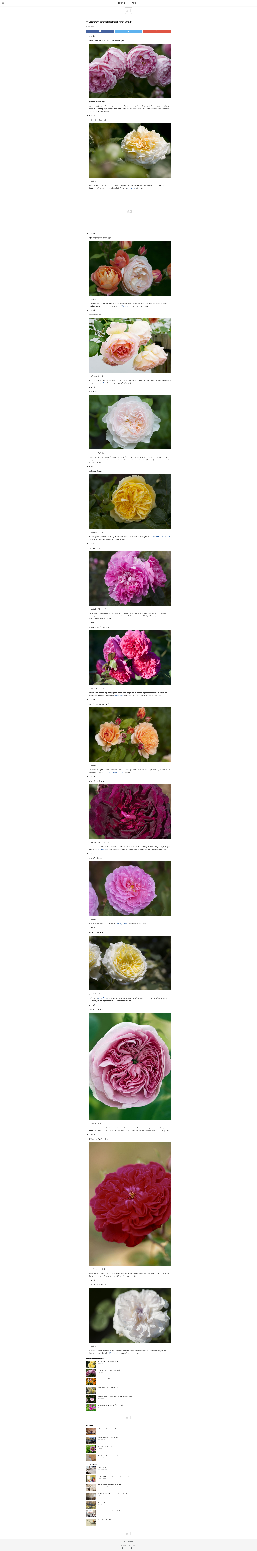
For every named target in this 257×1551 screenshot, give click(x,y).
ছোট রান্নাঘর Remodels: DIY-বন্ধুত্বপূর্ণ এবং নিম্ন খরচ (112, 1493)
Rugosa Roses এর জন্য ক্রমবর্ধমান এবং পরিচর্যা (110, 1405)
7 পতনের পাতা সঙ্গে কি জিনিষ (105, 1379)
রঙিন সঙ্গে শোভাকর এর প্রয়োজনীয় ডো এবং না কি (109, 1485)
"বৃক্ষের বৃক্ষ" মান (126, 306)
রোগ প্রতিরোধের (119, 695)
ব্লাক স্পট (101, 383)
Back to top (128, 1542)
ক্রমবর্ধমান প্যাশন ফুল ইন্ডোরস (105, 1446)
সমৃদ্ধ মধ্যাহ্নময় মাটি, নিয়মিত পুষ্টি (161, 537)
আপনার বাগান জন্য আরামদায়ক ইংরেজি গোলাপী (109, 1370)
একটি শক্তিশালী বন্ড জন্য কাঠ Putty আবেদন (109, 1455)
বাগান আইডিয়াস (89, 18)
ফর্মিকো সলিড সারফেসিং (103, 1467)
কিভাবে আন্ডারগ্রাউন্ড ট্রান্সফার (105, 1519)
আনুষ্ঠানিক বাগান (111, 1353)
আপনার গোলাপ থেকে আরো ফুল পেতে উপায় (108, 1387)
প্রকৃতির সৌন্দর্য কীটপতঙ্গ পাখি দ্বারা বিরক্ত (108, 1437)
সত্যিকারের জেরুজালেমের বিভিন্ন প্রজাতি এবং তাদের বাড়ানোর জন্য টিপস (115, 1396)
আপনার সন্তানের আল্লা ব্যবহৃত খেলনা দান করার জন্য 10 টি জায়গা (114, 1476)
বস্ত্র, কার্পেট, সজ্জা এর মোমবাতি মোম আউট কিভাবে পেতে (111, 1511)
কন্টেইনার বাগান (102, 849)
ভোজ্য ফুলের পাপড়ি (158, 616)
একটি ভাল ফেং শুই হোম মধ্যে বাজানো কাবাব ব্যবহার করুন (111, 1429)
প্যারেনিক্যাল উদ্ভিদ (103, 18)
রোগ (162, 106)
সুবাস (144, 1128)
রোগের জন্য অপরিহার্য (121, 924)
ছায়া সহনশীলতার (102, 998)
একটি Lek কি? (102, 1502)
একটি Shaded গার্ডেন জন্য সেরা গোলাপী (108, 1361)
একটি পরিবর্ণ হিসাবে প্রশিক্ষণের (117, 772)
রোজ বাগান (96, 18)
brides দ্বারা (131, 188)
